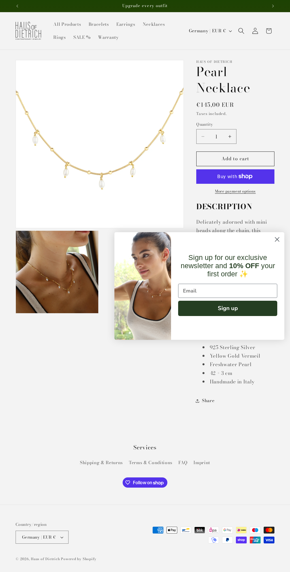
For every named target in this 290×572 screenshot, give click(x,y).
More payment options (235, 191)
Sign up (228, 308)
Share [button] (208, 400)
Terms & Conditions (150, 462)
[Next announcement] (273, 6)
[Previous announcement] (17, 6)
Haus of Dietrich (45, 559)
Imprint (201, 462)
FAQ (182, 462)
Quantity (204, 124)
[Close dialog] (277, 239)
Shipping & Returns (101, 462)
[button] (241, 31)
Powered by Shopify (79, 559)
